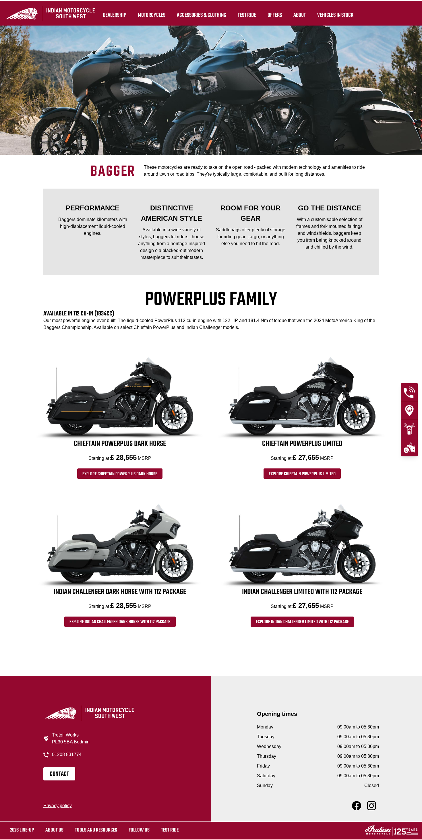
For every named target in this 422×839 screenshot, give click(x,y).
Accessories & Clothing (201, 15)
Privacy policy (57, 805)
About (299, 15)
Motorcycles (151, 15)
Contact (59, 774)
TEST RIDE (247, 15)
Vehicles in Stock (335, 15)
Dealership (114, 15)
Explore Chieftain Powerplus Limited (302, 474)
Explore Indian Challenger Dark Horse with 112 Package (120, 622)
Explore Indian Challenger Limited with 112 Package (302, 622)
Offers (275, 15)
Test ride (170, 830)
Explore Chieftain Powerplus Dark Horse (119, 474)
